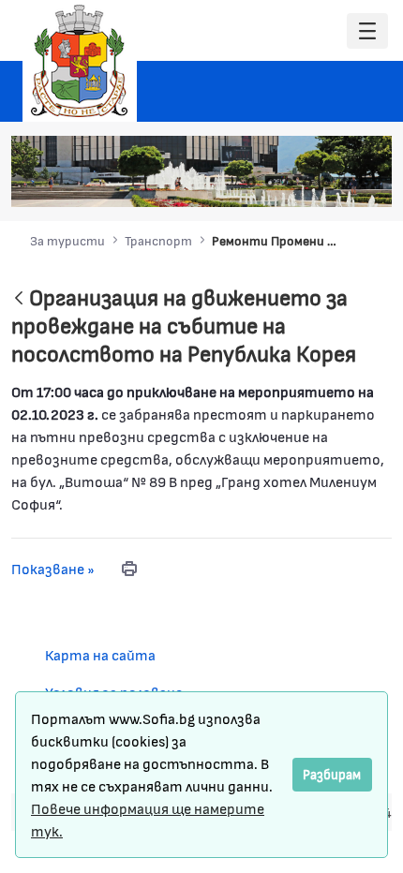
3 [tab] (288, 182)
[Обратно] (18, 299)
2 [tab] (270, 182)
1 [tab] (251, 182)
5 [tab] (326, 182)
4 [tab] (307, 182)
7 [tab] (363, 182)
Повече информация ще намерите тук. (147, 819)
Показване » (53, 568)
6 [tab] (345, 182)
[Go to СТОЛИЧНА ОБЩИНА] (79, 61)
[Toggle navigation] (367, 31)
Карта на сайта (100, 654)
